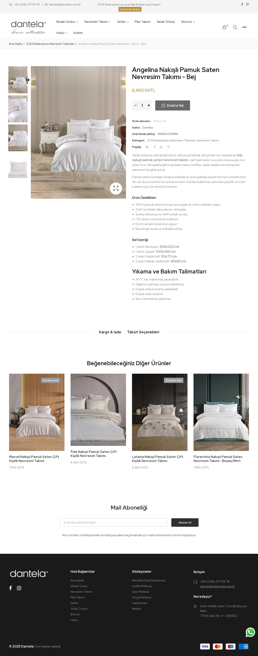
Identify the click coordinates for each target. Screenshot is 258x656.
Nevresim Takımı (208, 140)
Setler (74, 603)
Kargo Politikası (141, 597)
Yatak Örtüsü (79, 608)
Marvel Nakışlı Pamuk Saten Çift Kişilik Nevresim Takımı (34, 459)
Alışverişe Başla (130, 9)
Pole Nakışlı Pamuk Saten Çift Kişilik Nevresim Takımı (94, 454)
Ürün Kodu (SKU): (143, 134)
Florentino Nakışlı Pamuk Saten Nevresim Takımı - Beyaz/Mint (218, 459)
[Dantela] (28, 27)
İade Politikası (140, 591)
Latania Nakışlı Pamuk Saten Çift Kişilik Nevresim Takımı (157, 459)
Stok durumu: (141, 121)
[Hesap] (244, 27)
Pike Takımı (78, 597)
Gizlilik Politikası (142, 586)
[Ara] (235, 27)
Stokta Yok (50, 380)
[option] (20, 80)
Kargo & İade (110, 332)
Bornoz (75, 614)
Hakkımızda (139, 603)
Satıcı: (136, 127)
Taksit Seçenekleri (143, 332)
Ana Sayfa (77, 580)
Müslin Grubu (79, 586)
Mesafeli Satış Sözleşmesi (148, 580)
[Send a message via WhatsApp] (250, 632)
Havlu (74, 620)
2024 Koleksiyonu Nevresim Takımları (171, 140)
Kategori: (138, 140)
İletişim (136, 608)
